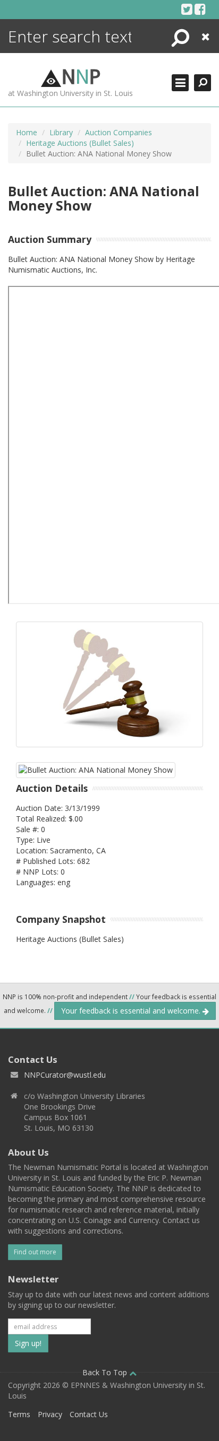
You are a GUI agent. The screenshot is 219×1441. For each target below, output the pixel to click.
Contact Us (89, 1414)
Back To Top (105, 1372)
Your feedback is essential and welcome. (132, 1011)
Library (61, 132)
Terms (19, 1414)
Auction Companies (118, 132)
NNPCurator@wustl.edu (65, 1075)
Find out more (35, 1251)
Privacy (50, 1414)
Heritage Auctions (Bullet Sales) (80, 143)
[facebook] (200, 9)
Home (26, 132)
